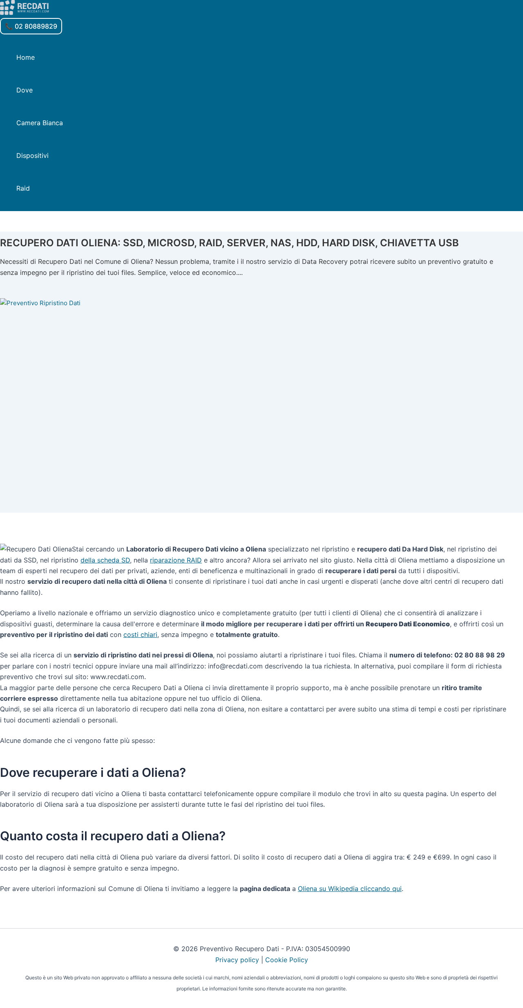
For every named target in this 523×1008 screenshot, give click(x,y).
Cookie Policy (286, 960)
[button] (31, 26)
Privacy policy (237, 960)
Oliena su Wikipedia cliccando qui (350, 888)
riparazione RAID (176, 560)
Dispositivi (32, 155)
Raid (23, 188)
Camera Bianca (39, 123)
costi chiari (140, 634)
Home (25, 57)
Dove (24, 90)
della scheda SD (105, 560)
